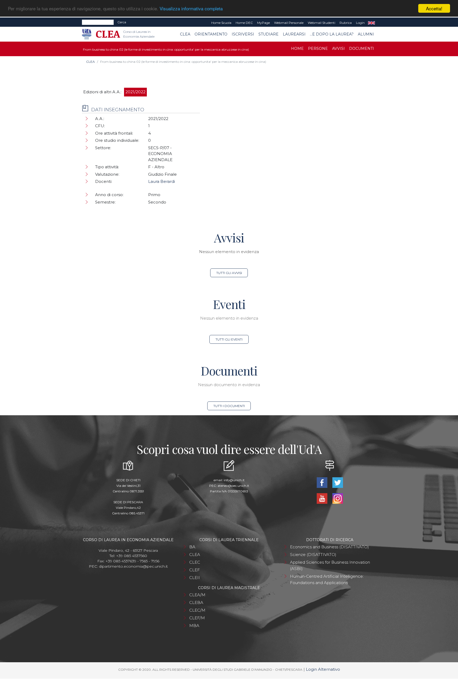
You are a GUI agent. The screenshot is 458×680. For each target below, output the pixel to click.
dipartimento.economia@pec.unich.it (133, 566)
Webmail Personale (288, 23)
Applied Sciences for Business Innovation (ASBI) (330, 565)
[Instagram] (337, 498)
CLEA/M (197, 594)
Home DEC (244, 23)
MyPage (263, 23)
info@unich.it (234, 480)
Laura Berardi (161, 181)
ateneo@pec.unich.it (233, 486)
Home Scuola (221, 23)
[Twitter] (337, 482)
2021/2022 (135, 91)
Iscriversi (243, 34)
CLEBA (196, 602)
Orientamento (211, 34)
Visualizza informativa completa (191, 8)
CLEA (185, 34)
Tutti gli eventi (229, 339)
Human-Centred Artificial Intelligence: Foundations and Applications (327, 579)
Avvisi (338, 48)
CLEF (194, 569)
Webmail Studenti (321, 23)
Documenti (361, 48)
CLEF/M (197, 617)
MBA (194, 625)
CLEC (194, 562)
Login (360, 23)
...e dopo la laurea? (332, 34)
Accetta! (434, 8)
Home (297, 48)
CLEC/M (197, 610)
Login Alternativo (323, 669)
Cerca (121, 22)
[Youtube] (322, 498)
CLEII (194, 577)
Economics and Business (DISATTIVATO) (329, 546)
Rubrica (346, 23)
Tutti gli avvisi (229, 273)
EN (371, 22)
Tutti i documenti (229, 406)
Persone (318, 48)
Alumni (366, 34)
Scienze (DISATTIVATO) (313, 554)
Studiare (268, 34)
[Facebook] (322, 482)
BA (192, 546)
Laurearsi (294, 34)
